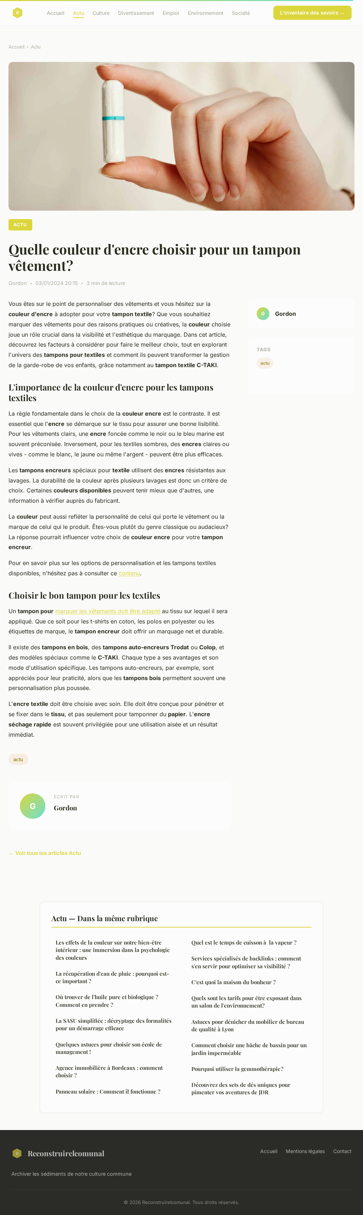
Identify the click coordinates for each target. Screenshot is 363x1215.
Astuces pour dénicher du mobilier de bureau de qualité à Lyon (247, 1025)
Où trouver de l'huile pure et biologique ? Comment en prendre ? (107, 1000)
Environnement (205, 13)
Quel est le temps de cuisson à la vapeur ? (243, 942)
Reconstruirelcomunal (66, 1153)
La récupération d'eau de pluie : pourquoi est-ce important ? (112, 977)
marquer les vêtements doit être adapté (107, 611)
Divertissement (136, 13)
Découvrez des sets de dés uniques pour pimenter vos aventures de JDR (240, 1088)
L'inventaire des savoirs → (312, 13)
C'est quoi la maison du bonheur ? (233, 982)
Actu (78, 13)
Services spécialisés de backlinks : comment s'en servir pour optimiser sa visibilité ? (246, 962)
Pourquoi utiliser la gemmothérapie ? (237, 1068)
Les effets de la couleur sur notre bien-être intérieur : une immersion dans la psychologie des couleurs (113, 950)
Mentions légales (305, 1151)
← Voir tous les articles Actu (45, 853)
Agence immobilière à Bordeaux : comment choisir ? (109, 1071)
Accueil (56, 13)
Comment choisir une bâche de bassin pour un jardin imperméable (249, 1049)
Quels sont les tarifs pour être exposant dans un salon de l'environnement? (246, 1001)
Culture (101, 13)
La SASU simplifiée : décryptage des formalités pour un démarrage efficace (114, 1024)
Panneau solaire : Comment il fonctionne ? (108, 1091)
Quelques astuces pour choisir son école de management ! (109, 1048)
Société (241, 13)
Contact (342, 1151)
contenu (129, 573)
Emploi (171, 13)
